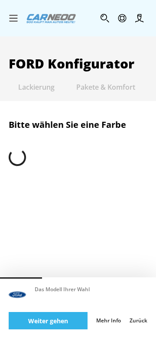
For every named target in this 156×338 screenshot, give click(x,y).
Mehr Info (108, 320)
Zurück (138, 320)
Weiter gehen (48, 321)
